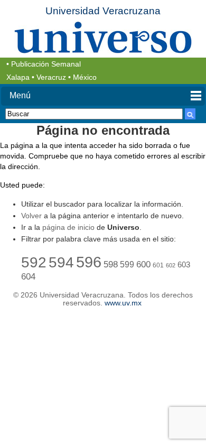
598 (111, 264)
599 (127, 264)
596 (88, 262)
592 (33, 262)
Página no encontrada (103, 130)
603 (183, 265)
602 (170, 265)
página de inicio (68, 227)
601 (158, 265)
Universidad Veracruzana (103, 10)
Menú (20, 95)
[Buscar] (190, 113)
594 (61, 262)
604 (28, 277)
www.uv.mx (123, 303)
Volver (31, 215)
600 (143, 264)
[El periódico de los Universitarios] (103, 37)
